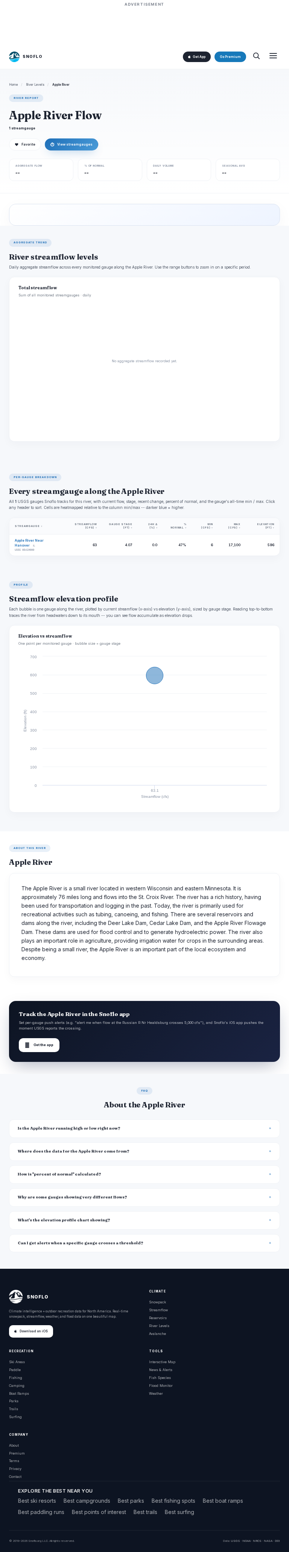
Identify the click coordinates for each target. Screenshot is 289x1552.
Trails (13, 1409)
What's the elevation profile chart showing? (64, 1220)
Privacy (15, 1469)
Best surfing (179, 1512)
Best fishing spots (173, 1500)
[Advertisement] (144, 25)
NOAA (246, 1541)
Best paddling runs (41, 1512)
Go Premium (230, 57)
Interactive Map (162, 1362)
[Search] (256, 56)
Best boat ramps (223, 1500)
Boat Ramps (19, 1393)
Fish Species (160, 1378)
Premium (17, 1453)
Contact (15, 1477)
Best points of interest (99, 1512)
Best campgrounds (87, 1500)
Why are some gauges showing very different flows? (72, 1197)
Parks (13, 1401)
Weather (156, 1393)
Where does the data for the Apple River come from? (73, 1151)
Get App (199, 57)
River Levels (35, 85)
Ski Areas (17, 1362)
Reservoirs (158, 1318)
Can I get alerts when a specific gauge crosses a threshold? (80, 1243)
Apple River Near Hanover (29, 542)
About (14, 1445)
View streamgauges (71, 144)
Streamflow (158, 1310)
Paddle (15, 1370)
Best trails (145, 1512)
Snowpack (157, 1302)
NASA (268, 1541)
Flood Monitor (161, 1385)
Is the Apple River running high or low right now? (69, 1128)
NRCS (257, 1541)
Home (13, 85)
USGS (235, 1541)
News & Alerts (160, 1370)
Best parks (131, 1500)
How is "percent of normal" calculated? (59, 1174)
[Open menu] (273, 56)
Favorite (25, 144)
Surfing (15, 1417)
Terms (14, 1461)
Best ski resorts (37, 1500)
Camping (16, 1385)
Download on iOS (34, 1331)
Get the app (39, 1045)
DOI (277, 1541)
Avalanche (157, 1334)
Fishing (15, 1378)
